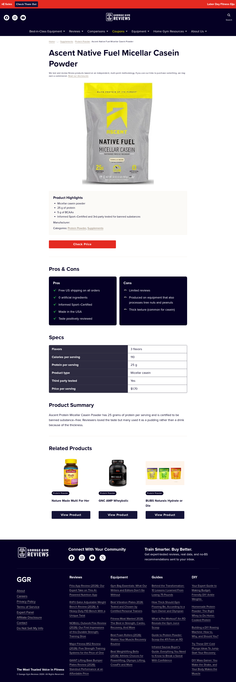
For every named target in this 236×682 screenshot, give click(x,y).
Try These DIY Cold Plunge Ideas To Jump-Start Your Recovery (205, 648)
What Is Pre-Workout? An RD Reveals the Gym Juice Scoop (169, 623)
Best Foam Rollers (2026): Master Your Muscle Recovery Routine (128, 639)
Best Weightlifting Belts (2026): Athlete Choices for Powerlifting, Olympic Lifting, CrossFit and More (128, 658)
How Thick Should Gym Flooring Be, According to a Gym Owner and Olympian (168, 606)
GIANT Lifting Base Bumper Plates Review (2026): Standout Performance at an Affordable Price (86, 666)
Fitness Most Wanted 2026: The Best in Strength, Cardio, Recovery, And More (128, 623)
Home (52, 41)
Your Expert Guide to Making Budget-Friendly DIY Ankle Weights (204, 592)
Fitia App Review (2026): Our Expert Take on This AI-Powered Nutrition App (86, 590)
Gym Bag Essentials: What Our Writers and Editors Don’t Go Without (129, 590)
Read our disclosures (78, 75)
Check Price (82, 244)
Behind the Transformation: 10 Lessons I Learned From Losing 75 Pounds (168, 590)
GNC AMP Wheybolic (113, 500)
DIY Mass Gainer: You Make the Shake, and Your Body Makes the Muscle (204, 666)
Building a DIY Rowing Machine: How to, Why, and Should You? (205, 631)
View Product (71, 515)
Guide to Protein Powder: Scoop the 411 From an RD (167, 637)
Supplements (66, 41)
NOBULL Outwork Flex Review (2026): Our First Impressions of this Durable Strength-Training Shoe (87, 629)
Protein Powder (82, 41)
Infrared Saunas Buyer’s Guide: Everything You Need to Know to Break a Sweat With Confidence (169, 653)
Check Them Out (141, 4)
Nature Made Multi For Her (70, 500)
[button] (3, 4)
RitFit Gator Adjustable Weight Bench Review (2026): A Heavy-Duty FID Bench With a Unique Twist (87, 608)
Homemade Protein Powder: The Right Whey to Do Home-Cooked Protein (203, 613)
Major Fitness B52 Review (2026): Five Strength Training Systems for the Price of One (87, 648)
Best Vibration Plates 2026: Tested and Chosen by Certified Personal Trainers (127, 606)
